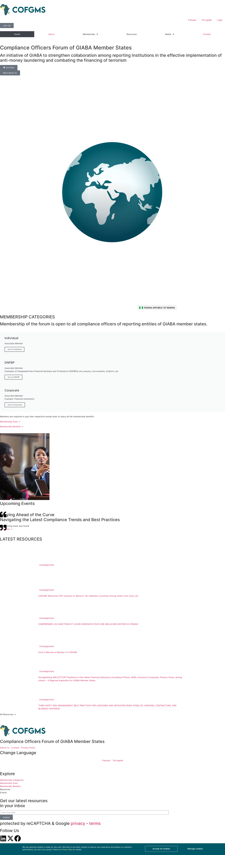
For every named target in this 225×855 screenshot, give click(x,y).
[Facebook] (17, 838)
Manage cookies (195, 848)
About (51, 34)
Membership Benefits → (11, 426)
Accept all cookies (161, 848)
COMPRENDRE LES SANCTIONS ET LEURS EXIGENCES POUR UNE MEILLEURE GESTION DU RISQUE (88, 624)
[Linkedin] (3, 838)
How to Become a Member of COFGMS (57, 652)
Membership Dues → (10, 421)
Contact (207, 34)
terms (95, 823)
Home (17, 34)
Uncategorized (46, 565)
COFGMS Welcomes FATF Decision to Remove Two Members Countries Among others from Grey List (88, 596)
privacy (78, 823)
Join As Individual (14, 349)
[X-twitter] (10, 838)
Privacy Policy (67, 849)
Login (219, 20)
